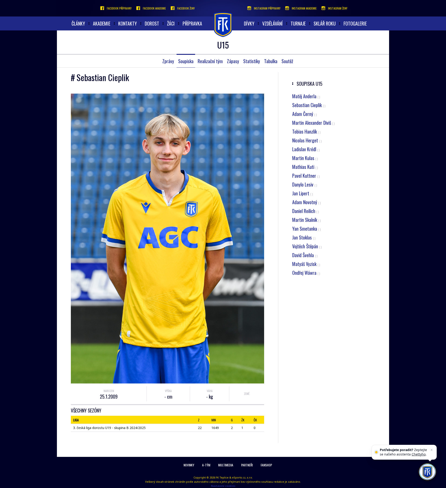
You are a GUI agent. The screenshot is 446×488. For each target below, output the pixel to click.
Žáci (171, 23)
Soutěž (287, 61)
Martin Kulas (305, 157)
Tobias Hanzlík (306, 131)
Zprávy (168, 61)
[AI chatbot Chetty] (427, 472)
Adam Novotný (306, 202)
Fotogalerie (355, 23)
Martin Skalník (306, 219)
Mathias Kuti (305, 166)
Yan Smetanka (306, 228)
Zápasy (233, 61)
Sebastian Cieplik (308, 105)
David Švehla (305, 255)
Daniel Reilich (305, 210)
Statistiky (251, 61)
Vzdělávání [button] (272, 23)
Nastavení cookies (223, 486)
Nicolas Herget (307, 140)
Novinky (189, 464)
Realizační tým (210, 61)
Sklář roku (325, 23)
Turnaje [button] (298, 23)
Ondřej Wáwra (306, 272)
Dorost (152, 23)
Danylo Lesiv (304, 184)
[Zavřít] (432, 450)
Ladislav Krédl (306, 149)
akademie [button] (101, 23)
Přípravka (192, 23)
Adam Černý (304, 113)
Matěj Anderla (306, 96)
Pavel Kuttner (306, 175)
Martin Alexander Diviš (313, 122)
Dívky (249, 23)
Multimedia (225, 464)
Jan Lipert (302, 193)
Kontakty (127, 23)
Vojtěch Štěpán (307, 246)
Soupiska (185, 61)
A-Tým (206, 464)
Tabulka (270, 61)
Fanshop (266, 464)
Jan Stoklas (303, 237)
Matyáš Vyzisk (306, 263)
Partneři (247, 464)
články (78, 23)
